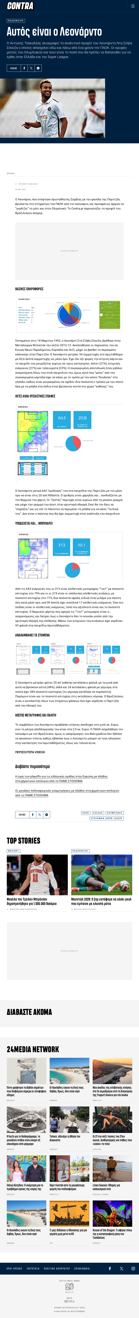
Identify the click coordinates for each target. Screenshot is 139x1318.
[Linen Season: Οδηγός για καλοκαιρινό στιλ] (112, 1168)
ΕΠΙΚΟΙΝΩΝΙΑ (82, 1268)
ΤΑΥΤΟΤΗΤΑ (33, 1268)
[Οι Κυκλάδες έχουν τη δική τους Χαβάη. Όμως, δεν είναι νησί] (69, 1071)
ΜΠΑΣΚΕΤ (13, 851)
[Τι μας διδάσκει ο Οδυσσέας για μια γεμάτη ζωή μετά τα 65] (69, 1213)
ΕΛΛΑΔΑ (98, 813)
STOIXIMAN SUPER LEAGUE (106, 818)
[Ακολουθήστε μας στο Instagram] (133, 1269)
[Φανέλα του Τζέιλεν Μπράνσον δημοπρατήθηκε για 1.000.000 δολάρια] (37, 875)
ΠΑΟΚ (86, 813)
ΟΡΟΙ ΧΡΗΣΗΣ (14, 1268)
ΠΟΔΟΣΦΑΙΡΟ (80, 851)
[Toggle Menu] (133, 6)
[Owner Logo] (69, 1288)
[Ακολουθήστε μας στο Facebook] (110, 1269)
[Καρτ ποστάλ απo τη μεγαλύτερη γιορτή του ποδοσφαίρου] (69, 1168)
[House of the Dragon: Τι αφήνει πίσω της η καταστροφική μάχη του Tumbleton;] (112, 1213)
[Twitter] (31, 68)
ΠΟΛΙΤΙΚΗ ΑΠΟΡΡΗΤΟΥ (57, 1268)
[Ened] (70, 1301)
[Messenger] (38, 68)
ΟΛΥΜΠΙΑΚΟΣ (114, 813)
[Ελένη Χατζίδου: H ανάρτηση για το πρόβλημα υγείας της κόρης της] (26, 1168)
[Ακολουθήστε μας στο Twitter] (121, 1269)
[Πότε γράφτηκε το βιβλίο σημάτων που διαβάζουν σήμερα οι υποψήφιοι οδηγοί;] (26, 1071)
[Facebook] (24, 68)
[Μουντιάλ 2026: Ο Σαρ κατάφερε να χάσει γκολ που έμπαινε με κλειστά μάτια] (101, 875)
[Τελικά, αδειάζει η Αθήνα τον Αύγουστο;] (69, 1119)
